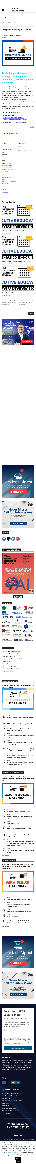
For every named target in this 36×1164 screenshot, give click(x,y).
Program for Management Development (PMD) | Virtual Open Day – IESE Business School (20, 750)
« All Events (5, 18)
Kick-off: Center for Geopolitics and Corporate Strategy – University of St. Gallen (20, 763)
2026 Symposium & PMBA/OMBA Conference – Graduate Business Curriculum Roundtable (20, 922)
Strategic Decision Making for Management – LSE (16, 261)
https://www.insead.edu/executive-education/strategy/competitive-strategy (15, 119)
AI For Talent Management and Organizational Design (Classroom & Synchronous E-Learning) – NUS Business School (20, 843)
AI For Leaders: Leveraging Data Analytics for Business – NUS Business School (20, 756)
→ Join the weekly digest (18, 1048)
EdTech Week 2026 (12, 916)
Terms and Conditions (11, 1152)
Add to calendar (10, 133)
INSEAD (20, 147)
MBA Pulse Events (8, 671)
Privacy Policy (31, 1150)
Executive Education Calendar (11, 669)
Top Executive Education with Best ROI (13, 651)
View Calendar (5, 768)
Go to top (32, 126)
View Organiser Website (24, 150)
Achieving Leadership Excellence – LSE (13, 231)
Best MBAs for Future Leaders (11, 654)
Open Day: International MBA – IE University (19, 911)
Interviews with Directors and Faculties (13, 659)
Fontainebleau (5, 192)
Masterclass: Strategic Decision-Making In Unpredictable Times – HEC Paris (19, 829)
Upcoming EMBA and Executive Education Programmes (8, 170)
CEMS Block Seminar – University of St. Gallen (20, 724)
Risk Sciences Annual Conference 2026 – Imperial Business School (18, 729)
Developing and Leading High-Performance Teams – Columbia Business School (9, 302)
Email (5, 1030)
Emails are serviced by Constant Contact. (12, 1043)
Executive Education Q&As (10, 666)
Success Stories (7, 664)
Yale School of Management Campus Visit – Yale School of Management (26, 302)
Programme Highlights (9, 656)
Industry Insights (7, 661)
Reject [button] (18, 1161)
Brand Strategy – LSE (8, 293)
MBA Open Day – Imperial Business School (19, 899)
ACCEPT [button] (18, 1158)
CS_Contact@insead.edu (18, 123)
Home (3, 14)
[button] (3, 10)
